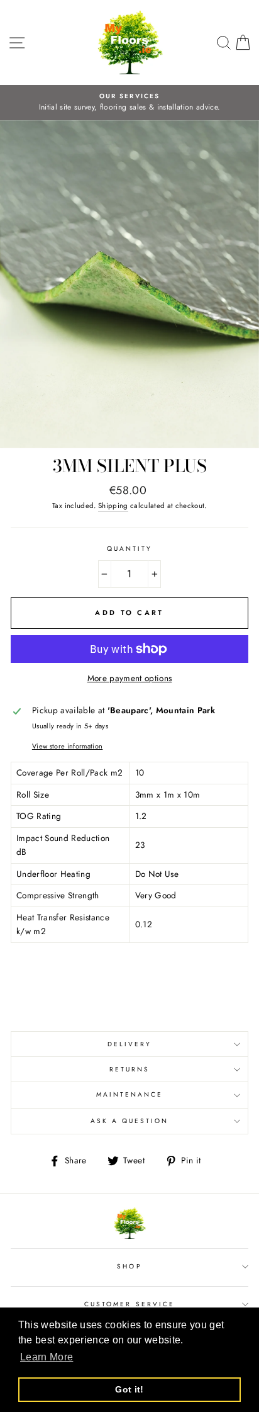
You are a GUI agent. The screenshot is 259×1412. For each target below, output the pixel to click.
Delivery (129, 1044)
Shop (129, 1266)
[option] (129, 102)
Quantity (129, 548)
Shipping (113, 505)
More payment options (129, 678)
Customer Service (129, 1304)
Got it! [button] (129, 1389)
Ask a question (130, 1121)
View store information (67, 746)
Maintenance (129, 1094)
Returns (129, 1069)
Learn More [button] (46, 1357)
